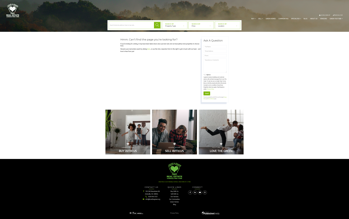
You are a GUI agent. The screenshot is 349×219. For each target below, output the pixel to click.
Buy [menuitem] (252, 19)
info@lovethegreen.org (153, 199)
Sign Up (327, 15)
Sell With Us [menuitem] (174, 194)
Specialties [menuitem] (295, 19)
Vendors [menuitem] (323, 19)
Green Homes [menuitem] (271, 19)
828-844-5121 (338, 15)
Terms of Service (211, 98)
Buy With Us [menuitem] (174, 191)
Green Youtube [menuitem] (335, 19)
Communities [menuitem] (283, 19)
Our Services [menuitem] (174, 196)
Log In (322, 15)
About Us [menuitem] (313, 19)
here (148, 49)
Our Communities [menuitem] (174, 199)
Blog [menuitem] (305, 19)
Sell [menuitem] (260, 19)
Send (207, 93)
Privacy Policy (210, 89)
